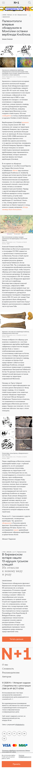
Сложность (8, 668)
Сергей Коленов (7, 580)
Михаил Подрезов (7, 39)
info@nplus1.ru (19, 724)
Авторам (6, 676)
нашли (16, 530)
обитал (15, 170)
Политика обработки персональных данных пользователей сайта (16, 751)
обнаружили (6, 523)
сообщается (6, 116)
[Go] (3, 2)
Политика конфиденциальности (25, 756)
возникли (25, 122)
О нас (5, 664)
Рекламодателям (10, 672)
